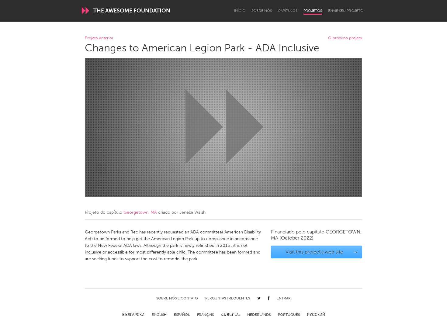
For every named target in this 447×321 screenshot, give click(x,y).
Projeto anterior (99, 38)
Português (289, 314)
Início (239, 11)
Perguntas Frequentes (227, 298)
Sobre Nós (261, 11)
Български (133, 314)
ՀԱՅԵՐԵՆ (230, 314)
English (159, 314)
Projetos (312, 11)
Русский (316, 314)
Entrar (284, 298)
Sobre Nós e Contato (177, 298)
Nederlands (259, 314)
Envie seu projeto (345, 11)
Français (205, 314)
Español (182, 314)
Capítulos (287, 11)
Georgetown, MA (140, 212)
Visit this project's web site (322, 252)
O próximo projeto (345, 38)
